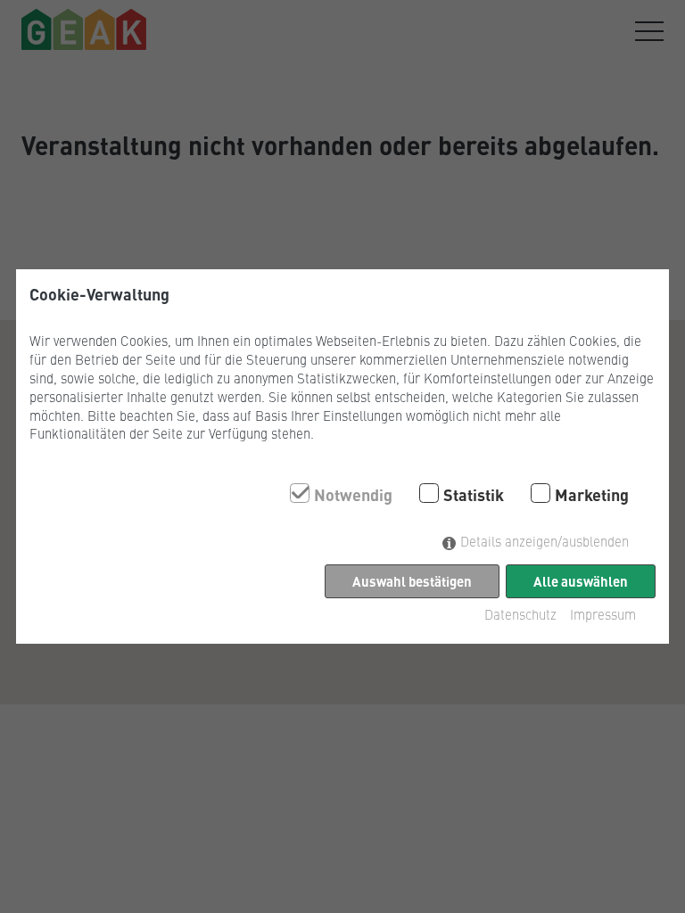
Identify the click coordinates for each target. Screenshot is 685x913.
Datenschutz (520, 614)
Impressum (603, 614)
